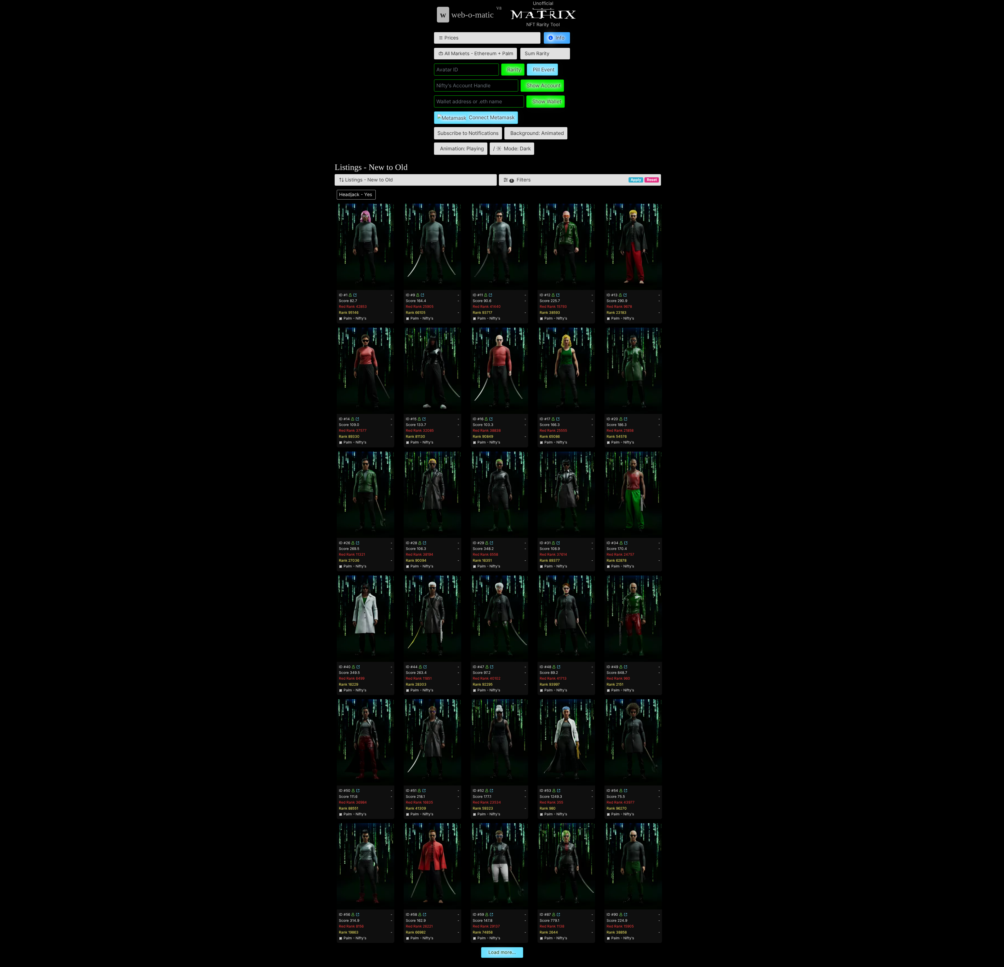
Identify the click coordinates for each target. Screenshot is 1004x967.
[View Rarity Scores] (365, 246)
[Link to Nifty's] (355, 295)
